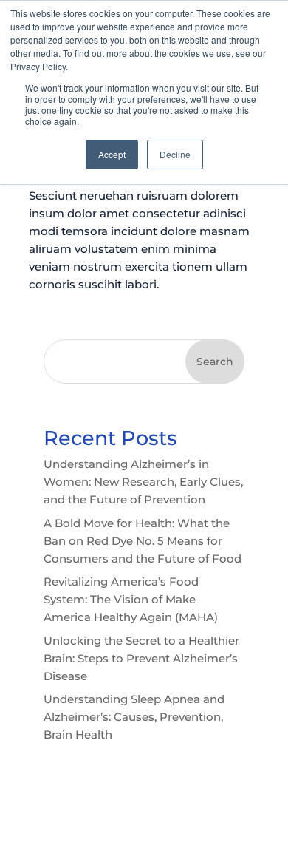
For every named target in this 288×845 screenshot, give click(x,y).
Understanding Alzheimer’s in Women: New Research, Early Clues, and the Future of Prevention (143, 481)
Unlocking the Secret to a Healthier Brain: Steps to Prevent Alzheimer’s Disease (141, 658)
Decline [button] (175, 154)
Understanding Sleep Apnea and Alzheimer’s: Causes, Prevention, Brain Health (134, 717)
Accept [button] (112, 154)
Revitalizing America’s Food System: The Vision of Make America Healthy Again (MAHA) (131, 599)
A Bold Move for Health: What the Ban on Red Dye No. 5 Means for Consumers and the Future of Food (142, 541)
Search (214, 361)
